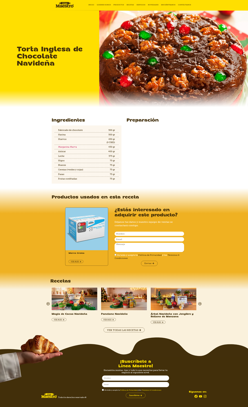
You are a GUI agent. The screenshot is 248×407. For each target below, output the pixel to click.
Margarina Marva (67, 147)
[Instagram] (205, 396)
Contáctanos (184, 5)
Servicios (141, 5)
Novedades (153, 5)
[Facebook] (196, 396)
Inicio (91, 5)
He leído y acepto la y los (132, 390)
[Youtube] (200, 396)
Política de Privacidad (150, 255)
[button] (48, 303)
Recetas (130, 5)
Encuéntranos (168, 5)
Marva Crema (76, 253)
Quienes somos (104, 5)
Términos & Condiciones (151, 390)
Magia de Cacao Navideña (69, 314)
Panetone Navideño (114, 314)
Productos (118, 5)
